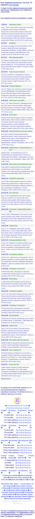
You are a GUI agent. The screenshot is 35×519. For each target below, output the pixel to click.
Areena (30, 40)
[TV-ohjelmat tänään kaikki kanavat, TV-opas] (17, 400)
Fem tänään (14, 5)
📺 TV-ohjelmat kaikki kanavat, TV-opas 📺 (17, 405)
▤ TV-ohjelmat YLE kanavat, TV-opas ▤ (17, 408)
